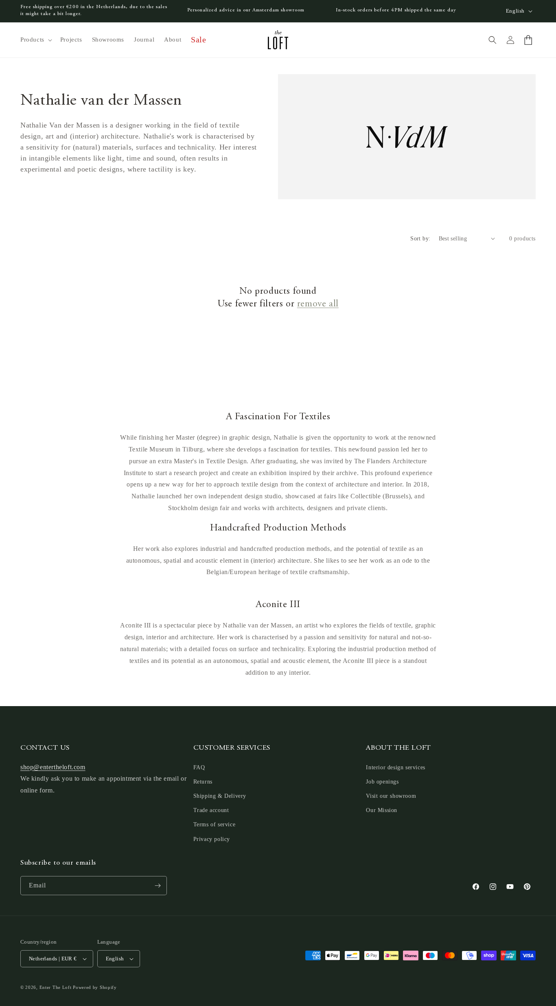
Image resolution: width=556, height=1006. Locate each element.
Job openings (382, 782)
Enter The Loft (55, 987)
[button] (35, 40)
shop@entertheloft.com (52, 767)
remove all (318, 304)
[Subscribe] (157, 885)
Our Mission (381, 810)
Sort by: (420, 239)
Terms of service (214, 824)
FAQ (199, 767)
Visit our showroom (391, 796)
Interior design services (395, 767)
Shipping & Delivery (219, 796)
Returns (202, 782)
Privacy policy (211, 839)
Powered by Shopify (95, 987)
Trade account (211, 810)
